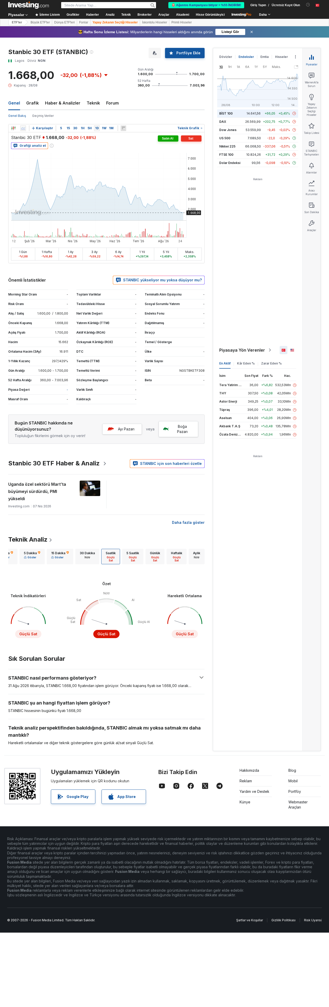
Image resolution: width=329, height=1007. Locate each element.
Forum (112, 103)
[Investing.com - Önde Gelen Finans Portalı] (28, 5)
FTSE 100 (226, 155)
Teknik (93, 103)
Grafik (32, 103)
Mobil (293, 781)
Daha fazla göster (188, 522)
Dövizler (225, 57)
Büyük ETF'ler (40, 22)
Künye (245, 802)
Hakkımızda (249, 770)
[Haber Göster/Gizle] (123, 128)
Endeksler (246, 57)
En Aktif (225, 363)
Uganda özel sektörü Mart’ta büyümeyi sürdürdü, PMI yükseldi (37, 491)
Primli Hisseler (181, 22)
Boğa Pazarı (182, 429)
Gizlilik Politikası (283, 920)
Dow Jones (227, 130)
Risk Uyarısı (313, 920)
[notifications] (308, 4)
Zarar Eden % (271, 363)
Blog (292, 770)
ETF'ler (17, 22)
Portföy (294, 791)
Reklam (246, 781)
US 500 (224, 138)
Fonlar (83, 22)
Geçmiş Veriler (43, 116)
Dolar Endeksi (229, 163)
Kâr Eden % (246, 363)
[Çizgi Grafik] (23, 128)
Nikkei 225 (227, 146)
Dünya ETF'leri (64, 22)
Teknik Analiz (28, 539)
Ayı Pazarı (126, 429)
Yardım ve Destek (254, 791)
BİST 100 (226, 113)
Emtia (264, 57)
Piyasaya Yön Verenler (242, 350)
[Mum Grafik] (13, 128)
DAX (222, 122)
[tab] (32, 556)
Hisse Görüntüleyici (210, 14)
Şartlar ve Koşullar (249, 920)
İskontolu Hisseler (154, 22)
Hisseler (281, 57)
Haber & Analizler (62, 103)
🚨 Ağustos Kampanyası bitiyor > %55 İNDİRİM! (206, 5)
